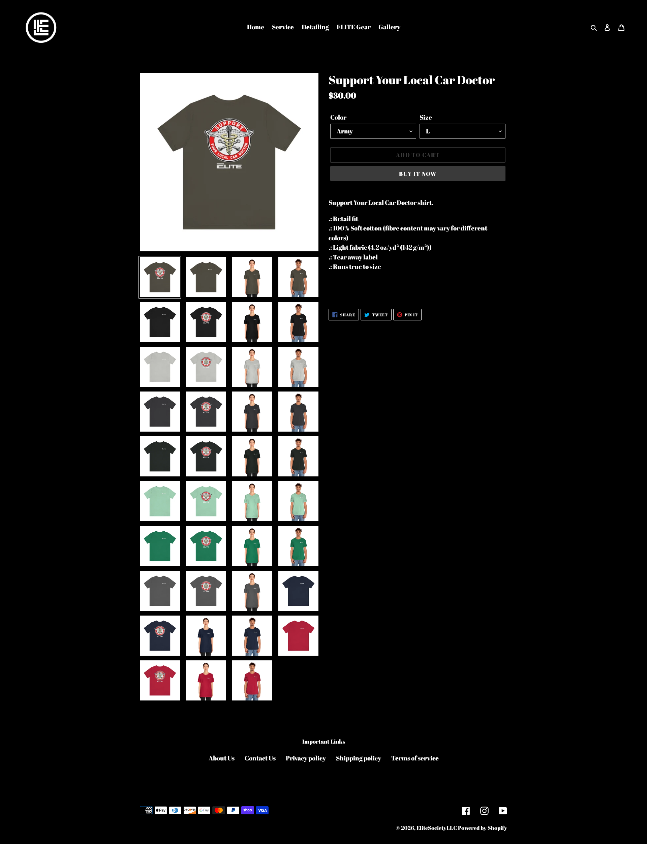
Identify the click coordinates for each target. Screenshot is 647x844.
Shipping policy (358, 758)
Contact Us (260, 758)
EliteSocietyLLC (437, 828)
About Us (222, 758)
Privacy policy (306, 758)
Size (426, 117)
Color (338, 117)
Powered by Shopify (482, 828)
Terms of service (415, 758)
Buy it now (418, 174)
